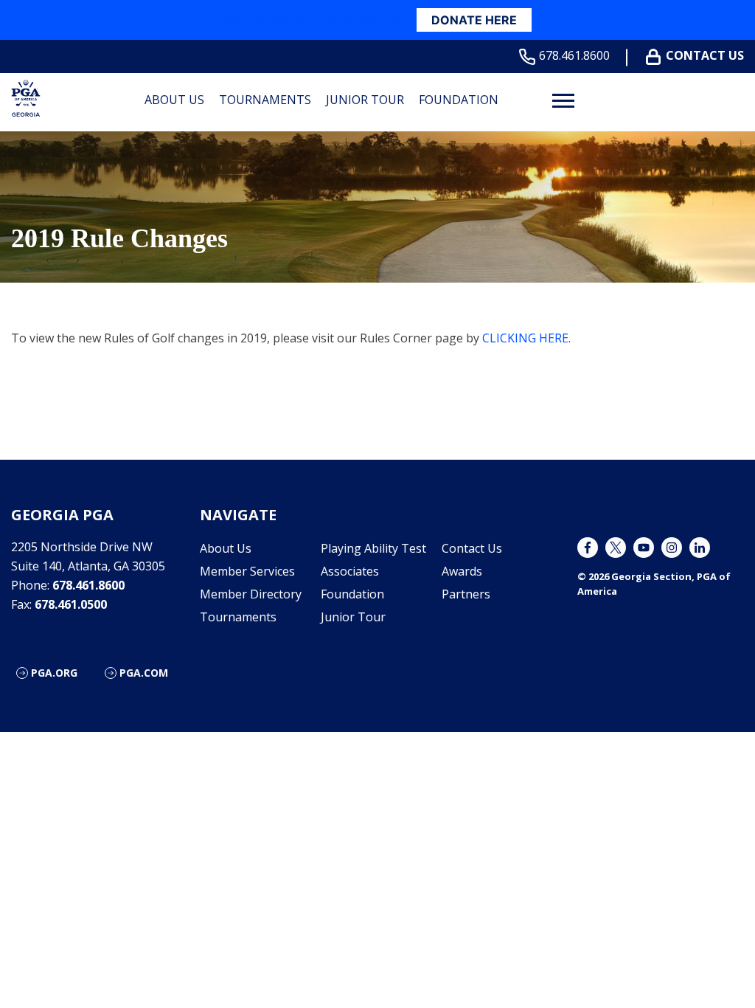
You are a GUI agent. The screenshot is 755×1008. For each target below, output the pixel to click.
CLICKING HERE (525, 338)
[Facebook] (587, 547)
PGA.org (54, 673)
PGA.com (143, 673)
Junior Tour (365, 100)
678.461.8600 (574, 56)
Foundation (458, 100)
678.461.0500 (71, 604)
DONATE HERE (474, 20)
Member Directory (251, 594)
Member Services (247, 571)
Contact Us (705, 56)
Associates (350, 571)
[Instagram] (671, 547)
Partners (466, 594)
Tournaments (265, 100)
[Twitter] (615, 547)
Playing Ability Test (373, 548)
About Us (174, 100)
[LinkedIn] (699, 547)
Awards (462, 571)
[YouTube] (643, 547)
